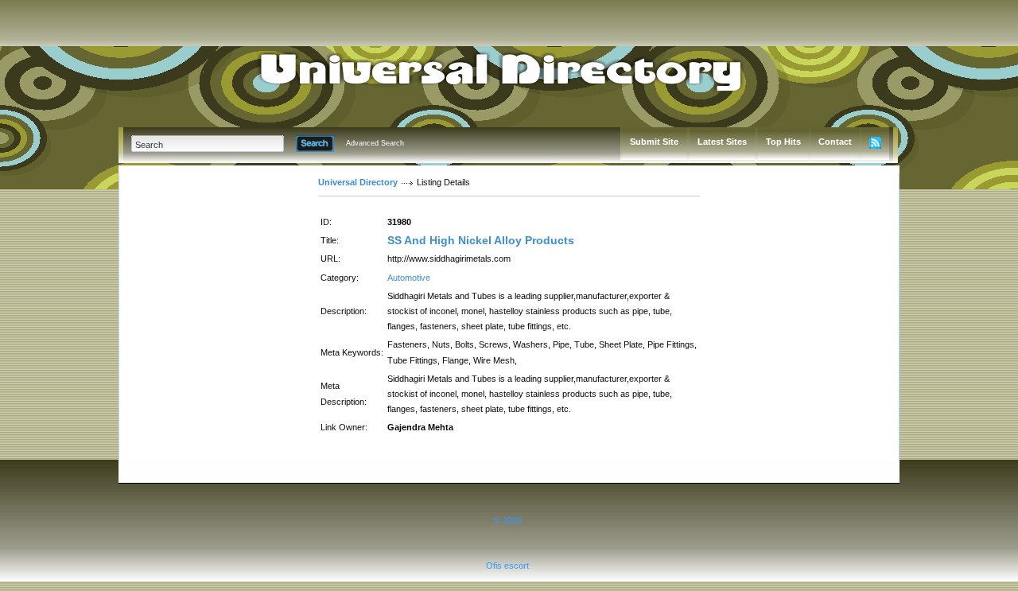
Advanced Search (375, 143)
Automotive (408, 277)
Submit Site (654, 141)
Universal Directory (358, 182)
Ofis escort (507, 565)
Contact (835, 141)
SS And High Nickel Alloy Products (480, 240)
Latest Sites (722, 141)
